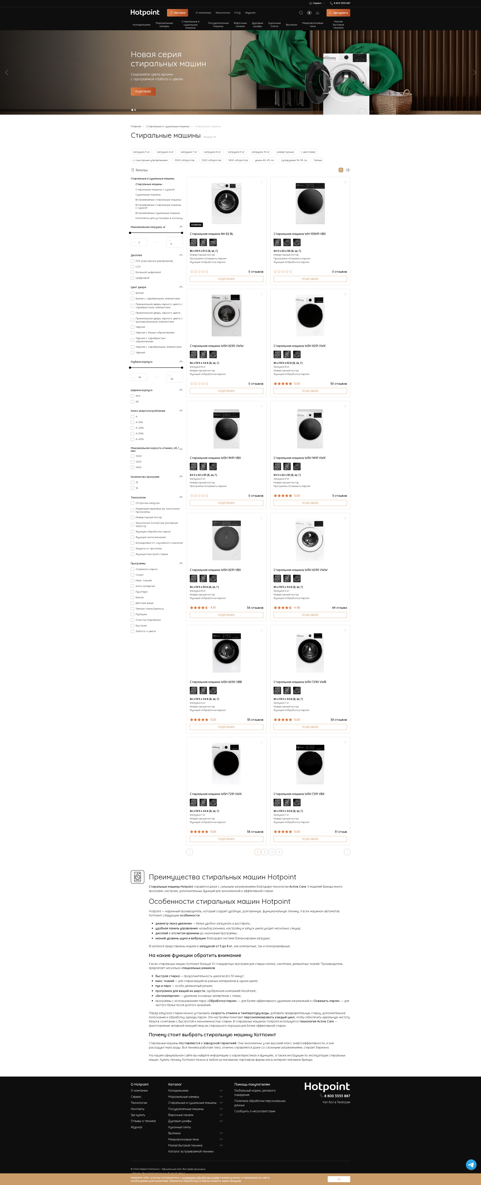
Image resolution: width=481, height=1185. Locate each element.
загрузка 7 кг (189, 152)
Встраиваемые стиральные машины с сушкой (158, 206)
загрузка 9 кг (236, 152)
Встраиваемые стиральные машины (158, 199)
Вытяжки (291, 24)
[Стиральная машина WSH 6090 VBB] (226, 651)
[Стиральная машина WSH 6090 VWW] (310, 539)
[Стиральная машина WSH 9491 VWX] (310, 427)
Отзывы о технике (143, 1120)
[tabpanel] (240, 72)
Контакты (137, 1108)
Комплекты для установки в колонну (159, 218)
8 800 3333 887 (337, 1095)
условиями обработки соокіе (200, 1177)
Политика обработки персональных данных (260, 1102)
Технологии (223, 12)
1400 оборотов (238, 160)
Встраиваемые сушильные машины (157, 213)
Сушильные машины (148, 194)
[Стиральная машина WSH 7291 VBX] (310, 763)
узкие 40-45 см (264, 160)
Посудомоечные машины (218, 24)
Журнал (250, 12)
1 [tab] (132, 110)
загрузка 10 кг (261, 152)
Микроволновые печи (312, 24)
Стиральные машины (148, 184)
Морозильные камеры (164, 24)
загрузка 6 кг (165, 152)
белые (318, 160)
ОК (339, 1179)
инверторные (285, 152)
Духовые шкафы (257, 24)
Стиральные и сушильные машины (190, 24)
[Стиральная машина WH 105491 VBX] (310, 203)
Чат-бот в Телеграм (336, 1102)
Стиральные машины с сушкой (154, 189)
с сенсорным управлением (150, 160)
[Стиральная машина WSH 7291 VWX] (226, 763)
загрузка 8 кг (212, 152)
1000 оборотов (184, 160)
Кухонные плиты (274, 24)
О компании (203, 12)
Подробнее (143, 91)
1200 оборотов (211, 160)
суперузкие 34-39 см (294, 160)
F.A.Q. (237, 12)
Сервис (136, 1096)
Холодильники (142, 24)
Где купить (138, 1114)
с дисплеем (308, 152)
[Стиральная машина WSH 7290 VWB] (310, 651)
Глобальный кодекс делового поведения (255, 1092)
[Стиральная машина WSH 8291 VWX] (310, 315)
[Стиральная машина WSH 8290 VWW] (226, 315)
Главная (136, 126)
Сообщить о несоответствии (254, 1111)
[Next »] (347, 852)
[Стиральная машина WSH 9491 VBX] (226, 427)
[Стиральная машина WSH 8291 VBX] (226, 539)
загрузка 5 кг (141, 152)
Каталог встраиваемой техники (190, 1151)
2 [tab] (135, 110)
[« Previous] (190, 852)
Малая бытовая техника (338, 24)
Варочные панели (240, 24)
